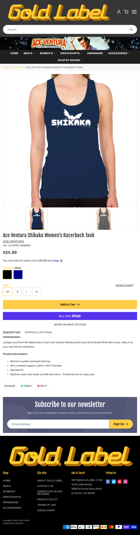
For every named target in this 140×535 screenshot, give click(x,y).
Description (11, 332)
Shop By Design (69, 60)
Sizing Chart (124, 285)
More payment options (70, 324)
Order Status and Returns (49, 492)
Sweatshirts (70, 53)
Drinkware (95, 53)
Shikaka (17, 67)
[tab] (14, 333)
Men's (28, 53)
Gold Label (24, 520)
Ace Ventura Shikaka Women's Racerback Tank (54, 67)
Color (12, 268)
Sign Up (119, 423)
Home (14, 53)
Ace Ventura (13, 241)
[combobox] (64, 29)
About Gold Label (50, 480)
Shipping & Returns (38, 332)
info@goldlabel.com (86, 480)
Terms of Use (46, 505)
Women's (46, 53)
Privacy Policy (47, 499)
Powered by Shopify (13, 523)
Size (6, 285)
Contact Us (45, 486)
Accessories (117, 53)
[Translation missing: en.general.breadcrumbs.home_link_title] (70, 43)
